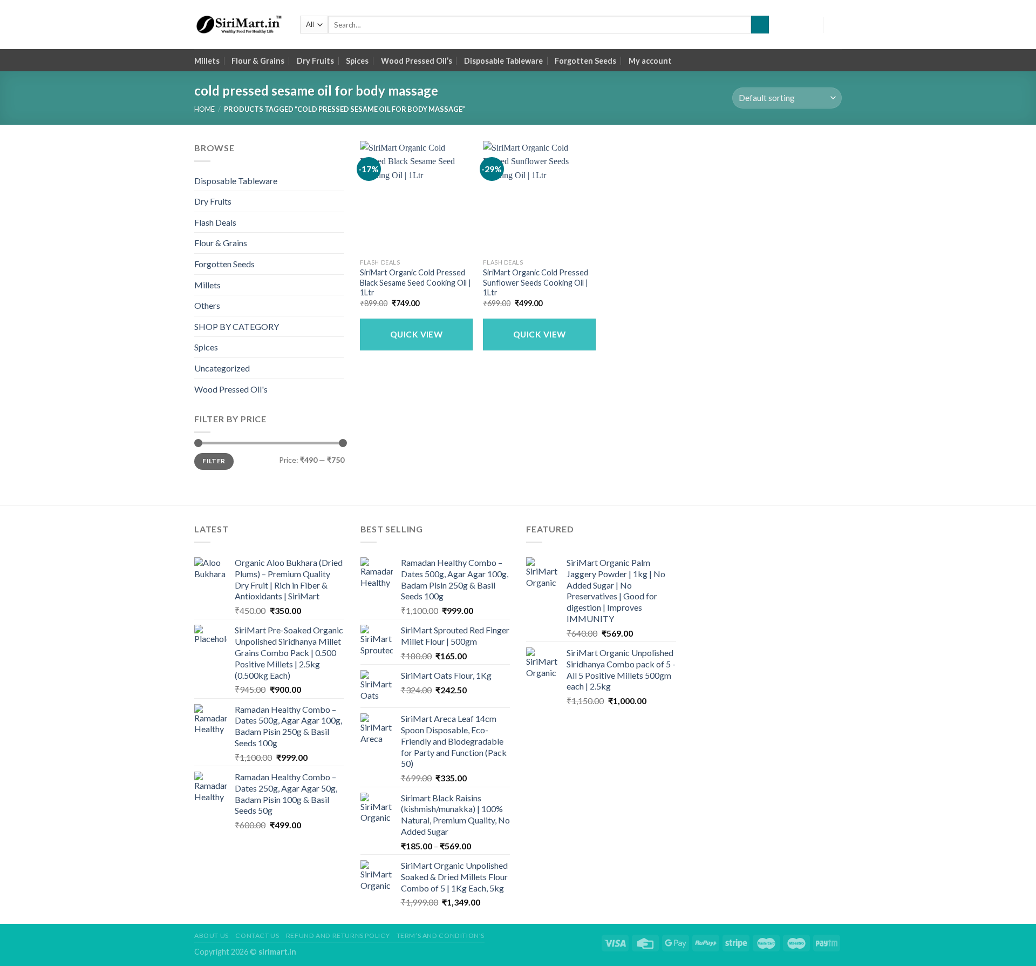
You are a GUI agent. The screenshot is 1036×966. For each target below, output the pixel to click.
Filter (213, 461)
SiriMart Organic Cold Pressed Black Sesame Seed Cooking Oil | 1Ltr (415, 282)
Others (207, 305)
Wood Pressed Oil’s (416, 60)
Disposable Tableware (503, 60)
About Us (211, 935)
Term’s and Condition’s (441, 935)
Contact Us (257, 935)
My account (650, 60)
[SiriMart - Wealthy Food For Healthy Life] (239, 25)
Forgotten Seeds (585, 60)
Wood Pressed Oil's (231, 389)
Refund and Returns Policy (338, 935)
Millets (207, 60)
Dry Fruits (315, 60)
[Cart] (836, 25)
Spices (357, 60)
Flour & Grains (257, 60)
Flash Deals (215, 222)
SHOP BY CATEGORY (236, 326)
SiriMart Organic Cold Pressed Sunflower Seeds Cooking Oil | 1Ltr (535, 282)
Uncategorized (222, 368)
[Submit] (760, 25)
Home (204, 109)
